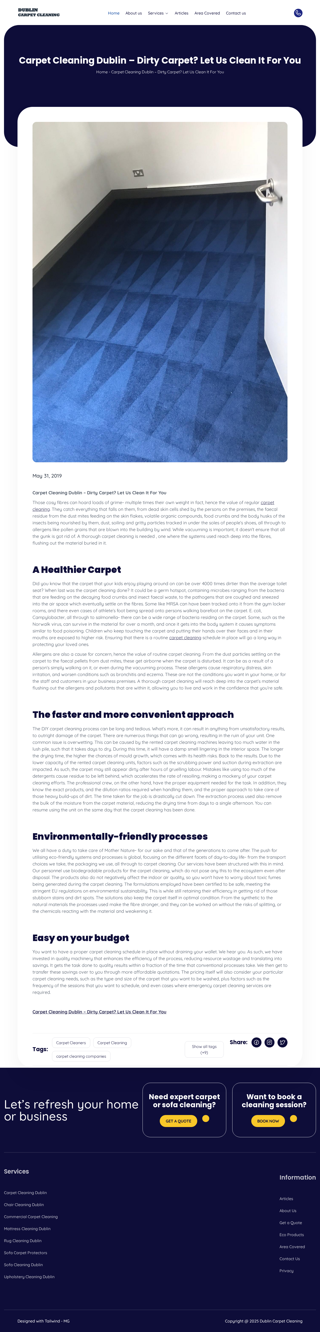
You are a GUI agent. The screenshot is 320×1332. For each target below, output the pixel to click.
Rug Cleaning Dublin (23, 1240)
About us (134, 13)
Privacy (287, 1270)
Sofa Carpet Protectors (25, 1252)
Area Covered (207, 13)
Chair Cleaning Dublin (24, 1204)
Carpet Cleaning (112, 1042)
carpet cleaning (185, 637)
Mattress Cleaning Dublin (27, 1228)
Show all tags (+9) (204, 1049)
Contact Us (290, 1258)
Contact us (236, 13)
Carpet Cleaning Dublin (25, 1192)
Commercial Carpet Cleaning (31, 1216)
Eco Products (292, 1234)
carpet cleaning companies (81, 1056)
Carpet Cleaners (71, 1042)
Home (114, 13)
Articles (181, 13)
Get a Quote (291, 1222)
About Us (288, 1210)
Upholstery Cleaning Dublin (29, 1276)
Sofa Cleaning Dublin (23, 1264)
